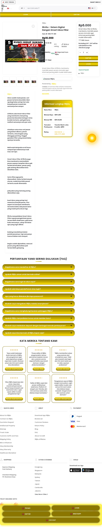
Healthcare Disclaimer (8, 453)
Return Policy (39, 426)
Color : (47, 60)
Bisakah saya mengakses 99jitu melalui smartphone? (27, 304)
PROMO (27, 508)
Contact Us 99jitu (6, 419)
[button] (33, 26)
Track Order (4, 432)
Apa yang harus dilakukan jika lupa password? (24, 296)
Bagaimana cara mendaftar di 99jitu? (20, 267)
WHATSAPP (77, 515)
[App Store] (76, 470)
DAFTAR (76, 15)
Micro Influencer (6, 443)
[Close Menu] (2, 8)
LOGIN (25, 15)
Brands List (39, 419)
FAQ (36, 432)
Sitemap (3, 429)
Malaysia (38, 474)
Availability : (46, 53)
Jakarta (38, 491)
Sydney (37, 477)
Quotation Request (7, 422)
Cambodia (39, 487)
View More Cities (41, 494)
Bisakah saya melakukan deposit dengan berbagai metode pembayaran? (35, 325)
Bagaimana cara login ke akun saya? (20, 282)
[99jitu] (10, 8)
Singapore (38, 470)
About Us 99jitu (5, 415)
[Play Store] (88, 470)
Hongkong (38, 467)
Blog (36, 429)
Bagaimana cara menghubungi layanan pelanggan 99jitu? (29, 311)
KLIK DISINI (45, 94)
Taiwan (37, 481)
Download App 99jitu (42, 415)
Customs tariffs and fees (9, 436)
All (22, 8)
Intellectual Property (7, 426)
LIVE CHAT (52, 521)
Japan (37, 484)
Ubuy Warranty (5, 449)
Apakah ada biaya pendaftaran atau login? (23, 289)
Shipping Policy (5, 439)
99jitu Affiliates (40, 439)
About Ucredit (40, 436)
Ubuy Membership (6, 446)
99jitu (9, 94)
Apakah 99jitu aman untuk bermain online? (22, 274)
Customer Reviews (41, 422)
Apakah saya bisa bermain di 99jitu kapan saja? (24, 333)
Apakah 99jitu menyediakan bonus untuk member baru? (28, 318)
